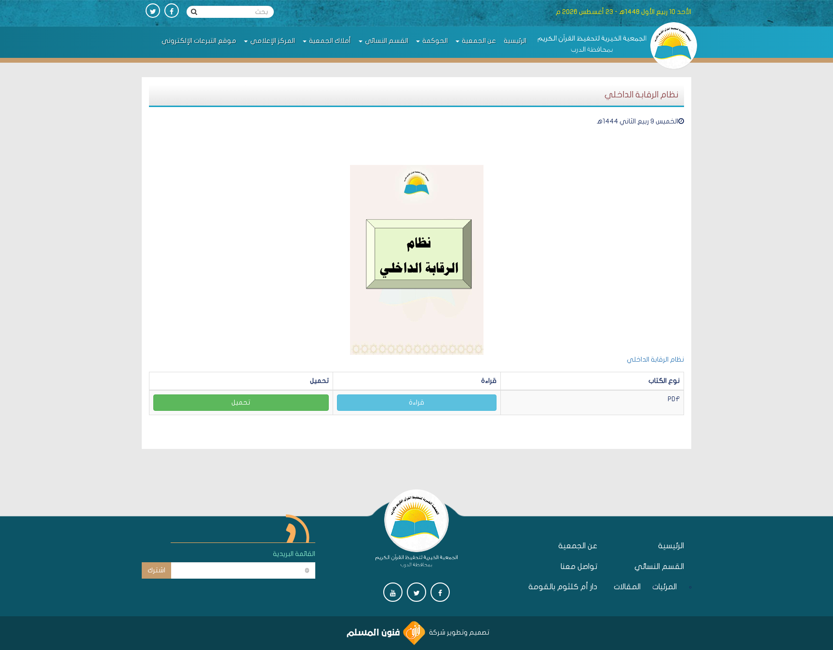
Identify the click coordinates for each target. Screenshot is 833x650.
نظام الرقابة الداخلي (655, 359)
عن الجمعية (478, 40)
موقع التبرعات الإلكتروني (198, 40)
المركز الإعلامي (272, 40)
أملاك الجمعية (329, 40)
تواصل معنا (579, 566)
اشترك (156, 570)
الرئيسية (515, 40)
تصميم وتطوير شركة (458, 632)
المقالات (630, 587)
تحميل (240, 402)
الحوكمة (434, 40)
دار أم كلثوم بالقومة (562, 587)
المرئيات (666, 587)
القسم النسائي (385, 40)
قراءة (416, 402)
